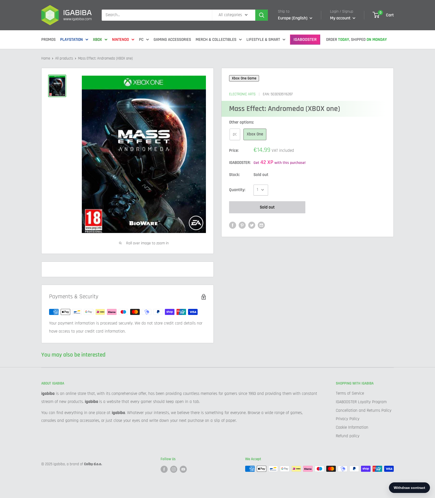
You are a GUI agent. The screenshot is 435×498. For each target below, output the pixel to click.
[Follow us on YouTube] (183, 469)
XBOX (97, 39)
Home (45, 58)
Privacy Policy (347, 419)
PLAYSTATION (71, 39)
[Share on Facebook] (232, 225)
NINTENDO (120, 39)
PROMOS (48, 39)
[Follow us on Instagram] (173, 469)
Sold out (267, 207)
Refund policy (347, 436)
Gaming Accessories (172, 39)
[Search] (261, 15)
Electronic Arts (242, 94)
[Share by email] (261, 225)
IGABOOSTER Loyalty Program (361, 402)
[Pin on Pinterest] (242, 225)
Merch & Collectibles (216, 39)
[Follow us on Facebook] (164, 469)
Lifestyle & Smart (263, 39)
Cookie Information (352, 427)
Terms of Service (350, 393)
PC (141, 39)
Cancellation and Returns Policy (363, 410)
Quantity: (237, 189)
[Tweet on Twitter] (251, 225)
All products (64, 58)
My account (340, 18)
